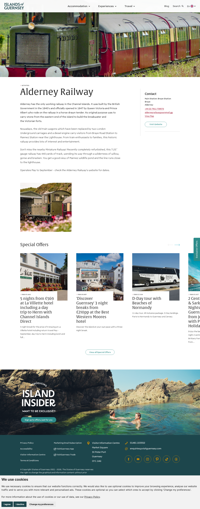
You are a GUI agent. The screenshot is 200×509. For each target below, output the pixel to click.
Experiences (106, 6)
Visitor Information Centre (32, 455)
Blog (166, 6)
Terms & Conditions (29, 460)
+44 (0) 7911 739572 (154, 109)
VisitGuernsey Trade (66, 455)
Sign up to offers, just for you (38, 420)
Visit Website (155, 124)
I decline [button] (20, 504)
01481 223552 (137, 443)
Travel (128, 6)
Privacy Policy (92, 496)
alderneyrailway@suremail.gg (159, 112)
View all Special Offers (100, 352)
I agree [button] (7, 504)
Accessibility (26, 449)
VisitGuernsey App (65, 449)
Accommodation (77, 6)
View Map (149, 116)
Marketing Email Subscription (68, 443)
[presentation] (170, 245)
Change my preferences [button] (41, 504)
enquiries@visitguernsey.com (145, 448)
